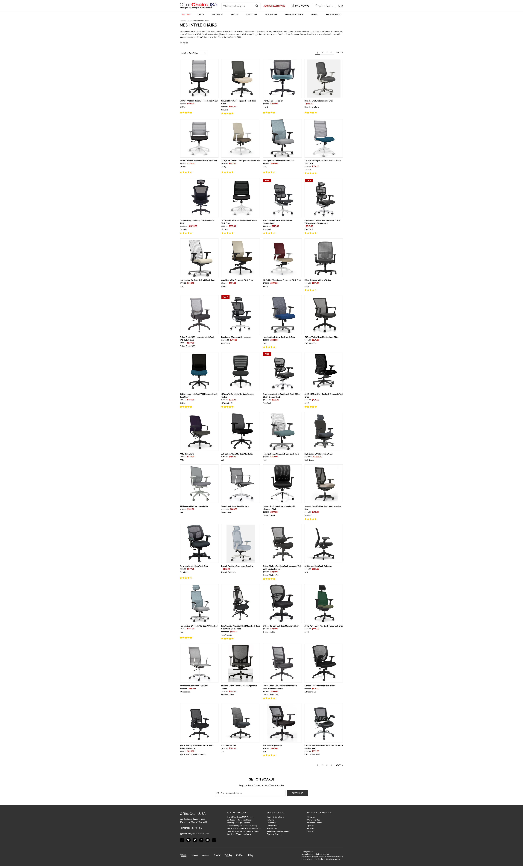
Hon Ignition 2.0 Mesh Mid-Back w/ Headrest (199, 626)
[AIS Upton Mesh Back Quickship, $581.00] (324, 544)
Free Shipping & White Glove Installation (244, 828)
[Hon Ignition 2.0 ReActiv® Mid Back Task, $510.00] (199, 258)
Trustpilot (184, 43)
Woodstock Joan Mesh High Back (194, 685)
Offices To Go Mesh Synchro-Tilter (320, 685)
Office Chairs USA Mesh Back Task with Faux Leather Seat (324, 746)
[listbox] (198, 53)
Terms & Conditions (275, 817)
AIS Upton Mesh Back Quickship (318, 566)
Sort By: (184, 53)
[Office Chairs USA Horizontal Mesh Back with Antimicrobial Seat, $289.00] (282, 663)
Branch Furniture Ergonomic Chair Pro (237, 566)
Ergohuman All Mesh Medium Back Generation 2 (277, 221)
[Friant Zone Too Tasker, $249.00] (282, 78)
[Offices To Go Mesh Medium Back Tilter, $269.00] (324, 315)
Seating (186, 14)
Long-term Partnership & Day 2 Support (243, 831)
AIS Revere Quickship (272, 745)
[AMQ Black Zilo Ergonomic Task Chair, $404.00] (240, 258)
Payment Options (274, 834)
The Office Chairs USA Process (240, 817)
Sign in (320, 6)
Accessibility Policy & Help (278, 831)
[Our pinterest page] (195, 840)
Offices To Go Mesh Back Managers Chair (281, 626)
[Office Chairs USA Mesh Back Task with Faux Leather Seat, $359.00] (324, 723)
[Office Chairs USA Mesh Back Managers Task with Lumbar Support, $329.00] (282, 544)
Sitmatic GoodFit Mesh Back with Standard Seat (323, 507)
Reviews (310, 828)
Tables (234, 14)
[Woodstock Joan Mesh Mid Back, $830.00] (240, 484)
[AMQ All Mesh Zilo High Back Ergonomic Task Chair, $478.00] (324, 372)
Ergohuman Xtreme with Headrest (236, 337)
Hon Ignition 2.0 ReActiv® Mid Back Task (197, 280)
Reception (217, 14)
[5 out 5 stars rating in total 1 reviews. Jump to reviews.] (311, 112)
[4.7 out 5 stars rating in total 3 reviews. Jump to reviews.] (269, 233)
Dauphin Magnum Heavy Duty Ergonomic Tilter (197, 221)
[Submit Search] (257, 6)
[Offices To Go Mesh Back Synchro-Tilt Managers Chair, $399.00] (282, 484)
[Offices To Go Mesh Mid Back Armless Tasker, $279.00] (240, 372)
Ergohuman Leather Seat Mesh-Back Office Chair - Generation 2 (281, 395)
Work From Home (294, 14)
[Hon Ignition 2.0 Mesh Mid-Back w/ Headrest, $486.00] (199, 603)
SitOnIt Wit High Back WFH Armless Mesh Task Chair (323, 162)
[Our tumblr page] (201, 840)
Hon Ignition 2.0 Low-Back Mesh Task (279, 337)
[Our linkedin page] (214, 840)
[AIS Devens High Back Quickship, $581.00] (199, 484)
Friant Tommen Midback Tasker (318, 280)
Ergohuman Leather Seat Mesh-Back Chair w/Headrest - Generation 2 (322, 221)
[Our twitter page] (188, 840)
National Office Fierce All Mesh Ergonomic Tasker (239, 687)
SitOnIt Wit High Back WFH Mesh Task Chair (199, 101)
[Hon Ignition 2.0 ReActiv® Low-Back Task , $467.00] (282, 431)
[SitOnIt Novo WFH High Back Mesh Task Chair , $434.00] (240, 78)
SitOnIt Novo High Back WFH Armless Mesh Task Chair (198, 395)
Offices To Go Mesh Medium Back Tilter (322, 337)
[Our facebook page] (182, 840)
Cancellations (273, 825)
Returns (270, 820)
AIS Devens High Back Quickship (194, 506)
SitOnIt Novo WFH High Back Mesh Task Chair (238, 102)
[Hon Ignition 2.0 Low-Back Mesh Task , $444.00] (282, 315)
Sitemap (310, 831)
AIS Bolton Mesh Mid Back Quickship (237, 454)
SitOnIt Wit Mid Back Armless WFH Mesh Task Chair (239, 221)
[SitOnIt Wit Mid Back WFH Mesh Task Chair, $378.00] (199, 138)
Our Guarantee (313, 820)
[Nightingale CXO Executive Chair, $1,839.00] (324, 431)
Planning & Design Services (238, 822)
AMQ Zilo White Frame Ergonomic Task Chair (282, 280)
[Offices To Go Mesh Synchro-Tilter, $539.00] (324, 663)
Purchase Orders (314, 822)
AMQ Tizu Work (187, 454)
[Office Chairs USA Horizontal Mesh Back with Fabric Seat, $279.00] (199, 315)
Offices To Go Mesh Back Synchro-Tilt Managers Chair (279, 507)
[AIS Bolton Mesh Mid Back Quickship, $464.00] (240, 431)
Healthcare (271, 14)
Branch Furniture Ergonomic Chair (319, 101)
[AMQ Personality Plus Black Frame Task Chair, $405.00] (324, 603)
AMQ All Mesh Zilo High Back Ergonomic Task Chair (324, 395)
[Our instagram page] (207, 840)
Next (338, 52)
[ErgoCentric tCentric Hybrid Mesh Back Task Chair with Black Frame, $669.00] (240, 603)
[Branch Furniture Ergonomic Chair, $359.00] (324, 78)
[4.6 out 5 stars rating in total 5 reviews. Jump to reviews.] (186, 172)
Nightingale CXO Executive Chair (319, 454)
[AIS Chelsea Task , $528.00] (240, 723)
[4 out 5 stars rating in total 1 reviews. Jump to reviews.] (311, 290)
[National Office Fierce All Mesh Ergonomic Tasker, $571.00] (240, 663)
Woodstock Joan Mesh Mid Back (235, 506)
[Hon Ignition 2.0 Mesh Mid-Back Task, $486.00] (282, 138)
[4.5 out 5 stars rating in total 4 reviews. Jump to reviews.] (269, 172)
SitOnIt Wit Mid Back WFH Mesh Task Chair (198, 160)
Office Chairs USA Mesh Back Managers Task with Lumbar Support (282, 567)
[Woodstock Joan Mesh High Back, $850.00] (199, 663)
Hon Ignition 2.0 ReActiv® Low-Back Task (281, 454)
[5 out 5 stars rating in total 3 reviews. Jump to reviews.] (311, 173)
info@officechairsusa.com (195, 833)
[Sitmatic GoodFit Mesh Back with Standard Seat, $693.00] (324, 484)
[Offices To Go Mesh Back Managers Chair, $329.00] (282, 603)
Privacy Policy (273, 828)
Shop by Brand (333, 14)
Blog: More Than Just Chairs (239, 834)
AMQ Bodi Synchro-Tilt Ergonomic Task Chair (240, 160)
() (342, 6)
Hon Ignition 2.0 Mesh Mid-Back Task (278, 160)
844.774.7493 (301, 5)
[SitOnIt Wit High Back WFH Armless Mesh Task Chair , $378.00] (324, 138)
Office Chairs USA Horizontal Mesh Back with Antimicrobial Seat (280, 687)
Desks (201, 14)
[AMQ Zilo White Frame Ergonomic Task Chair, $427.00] (282, 258)
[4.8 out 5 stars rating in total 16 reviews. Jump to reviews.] (228, 113)
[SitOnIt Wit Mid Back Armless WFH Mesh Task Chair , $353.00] (240, 198)
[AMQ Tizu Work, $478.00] (199, 431)
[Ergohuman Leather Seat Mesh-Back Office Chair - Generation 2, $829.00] (282, 372)
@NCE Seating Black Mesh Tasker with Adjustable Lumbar (196, 746)
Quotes (310, 825)
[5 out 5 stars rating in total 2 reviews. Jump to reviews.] (269, 112)
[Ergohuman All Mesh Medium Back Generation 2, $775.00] (282, 198)
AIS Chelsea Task (228, 745)
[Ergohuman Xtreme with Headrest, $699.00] (240, 315)
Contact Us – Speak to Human (239, 820)
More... (314, 14)
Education (251, 14)
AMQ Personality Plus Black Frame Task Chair (324, 626)
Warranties (271, 822)
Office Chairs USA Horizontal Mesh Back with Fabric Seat (197, 338)
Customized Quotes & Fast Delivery (242, 825)
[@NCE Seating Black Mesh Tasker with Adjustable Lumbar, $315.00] (199, 723)
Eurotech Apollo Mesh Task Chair (194, 566)
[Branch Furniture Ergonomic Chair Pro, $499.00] (240, 544)
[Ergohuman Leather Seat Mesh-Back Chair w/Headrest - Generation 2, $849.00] (324, 198)
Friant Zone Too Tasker (273, 101)
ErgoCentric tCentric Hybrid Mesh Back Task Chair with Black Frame (240, 627)
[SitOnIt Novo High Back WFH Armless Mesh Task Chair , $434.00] (199, 372)
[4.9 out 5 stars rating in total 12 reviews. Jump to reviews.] (186, 112)
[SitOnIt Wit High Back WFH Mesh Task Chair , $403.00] (199, 78)
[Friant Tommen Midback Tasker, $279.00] (324, 258)
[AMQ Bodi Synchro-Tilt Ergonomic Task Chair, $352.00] (240, 138)
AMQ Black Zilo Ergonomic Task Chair (237, 280)
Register (329, 6)
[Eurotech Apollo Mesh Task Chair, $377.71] (199, 544)
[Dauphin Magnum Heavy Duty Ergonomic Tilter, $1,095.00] (199, 198)
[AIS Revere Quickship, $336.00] (282, 723)
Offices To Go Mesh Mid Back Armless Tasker (237, 395)
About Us (311, 817)
